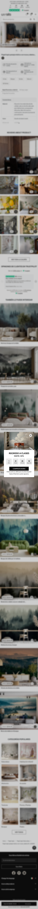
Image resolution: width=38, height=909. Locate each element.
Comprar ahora (19, 468)
